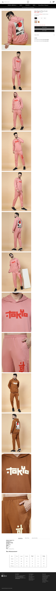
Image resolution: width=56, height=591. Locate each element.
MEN (21, 5)
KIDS (34, 5)
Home (2, 9)
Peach (36, 22)
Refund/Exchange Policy (46, 575)
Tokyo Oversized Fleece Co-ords (7, 9)
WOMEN (27, 5)
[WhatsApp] (6, 576)
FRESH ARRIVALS (12, 5)
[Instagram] (4, 576)
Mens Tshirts (31, 575)
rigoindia (7, 588)
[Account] (50, 2)
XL (41, 18)
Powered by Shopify (10, 588)
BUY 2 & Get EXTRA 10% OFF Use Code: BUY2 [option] (28, 7)
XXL (45, 18)
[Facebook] (2, 576)
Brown (39, 22)
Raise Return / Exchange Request (20, 575)
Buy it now (44, 30)
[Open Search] (3, 2)
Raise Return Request (43, 5)
